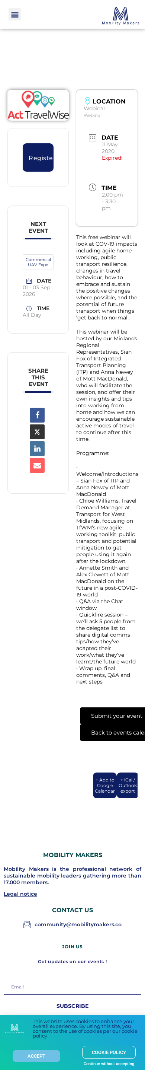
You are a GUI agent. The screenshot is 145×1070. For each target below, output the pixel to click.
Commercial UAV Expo (38, 262)
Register (41, 158)
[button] (15, 14)
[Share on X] (37, 431)
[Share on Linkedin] (37, 448)
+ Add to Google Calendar (105, 785)
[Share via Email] (37, 465)
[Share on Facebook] (37, 415)
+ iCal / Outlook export (128, 785)
